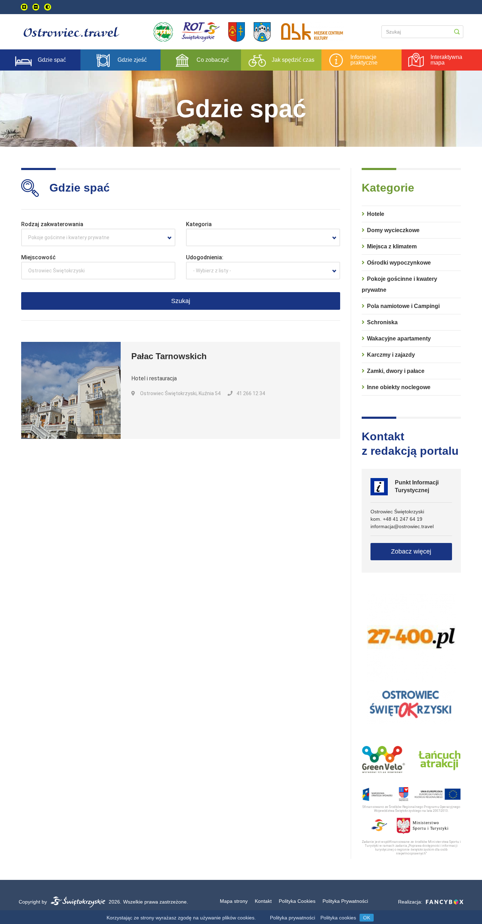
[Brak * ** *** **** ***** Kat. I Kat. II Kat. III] (263, 237)
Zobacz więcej (411, 551)
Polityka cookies (338, 917)
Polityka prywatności (292, 917)
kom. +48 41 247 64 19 (396, 519)
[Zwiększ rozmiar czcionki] (24, 7)
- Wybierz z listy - (212, 270)
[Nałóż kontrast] (47, 7)
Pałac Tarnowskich (169, 356)
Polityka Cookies (297, 901)
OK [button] (366, 917)
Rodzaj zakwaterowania (52, 224)
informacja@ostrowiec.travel (402, 526)
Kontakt (263, 901)
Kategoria (199, 224)
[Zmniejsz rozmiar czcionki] (35, 7)
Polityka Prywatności (345, 901)
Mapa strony (234, 901)
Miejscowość (38, 257)
